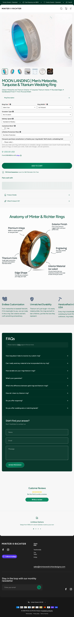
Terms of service (44, 613)
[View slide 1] (33, 529)
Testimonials (37, 550)
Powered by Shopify (47, 610)
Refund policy (29, 613)
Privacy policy (36, 613)
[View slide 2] (36, 529)
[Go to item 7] (50, 71)
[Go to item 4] (27, 71)
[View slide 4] (40, 529)
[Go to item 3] (20, 71)
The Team (35, 553)
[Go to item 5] (35, 71)
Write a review (37, 499)
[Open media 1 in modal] (51, 17)
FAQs (19, 345)
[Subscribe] (39, 587)
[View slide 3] (38, 529)
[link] (15, 299)
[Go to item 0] (5, 71)
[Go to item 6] (42, 71)
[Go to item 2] (12, 71)
